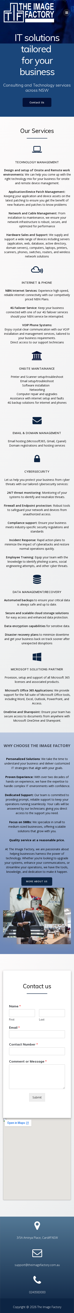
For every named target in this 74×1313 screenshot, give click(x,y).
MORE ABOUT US (36, 881)
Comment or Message (28, 1061)
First (11, 1019)
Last (41, 1019)
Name (15, 1006)
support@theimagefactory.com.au (37, 1265)
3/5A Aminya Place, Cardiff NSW (37, 1238)
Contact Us (37, 102)
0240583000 (37, 1292)
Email (14, 1027)
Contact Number (23, 1044)
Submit (37, 1097)
